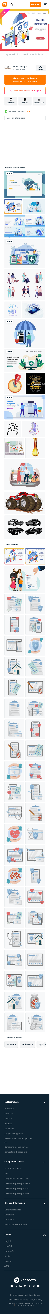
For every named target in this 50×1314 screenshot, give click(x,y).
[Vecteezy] (4, 4)
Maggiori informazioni (16, 116)
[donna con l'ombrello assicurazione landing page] (24, 182)
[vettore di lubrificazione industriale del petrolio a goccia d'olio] (14, 539)
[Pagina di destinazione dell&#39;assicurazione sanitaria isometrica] (13, 204)
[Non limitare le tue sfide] (14, 436)
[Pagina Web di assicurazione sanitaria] (14, 647)
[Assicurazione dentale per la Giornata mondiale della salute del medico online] (24, 240)
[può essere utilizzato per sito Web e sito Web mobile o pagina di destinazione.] (24, 392)
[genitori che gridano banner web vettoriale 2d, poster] (24, 566)
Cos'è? (28, 111)
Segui (40, 69)
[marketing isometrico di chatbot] (16, 341)
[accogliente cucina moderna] (14, 518)
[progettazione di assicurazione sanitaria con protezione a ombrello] (15, 220)
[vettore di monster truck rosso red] (24, 594)
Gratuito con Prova (25, 79)
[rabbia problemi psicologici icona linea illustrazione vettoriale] (12, 482)
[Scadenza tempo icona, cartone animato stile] (14, 415)
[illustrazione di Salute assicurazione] (14, 713)
